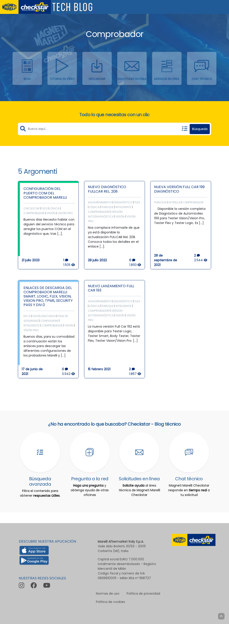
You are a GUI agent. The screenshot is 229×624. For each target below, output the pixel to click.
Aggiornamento (100, 202)
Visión (51, 213)
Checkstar (31, 208)
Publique (107, 207)
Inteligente (123, 207)
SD (54, 316)
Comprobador (34, 213)
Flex (44, 208)
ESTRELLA (174, 202)
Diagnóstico (123, 202)
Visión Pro (65, 213)
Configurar (49, 321)
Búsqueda (200, 129)
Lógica (54, 208)
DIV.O (26, 316)
